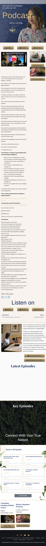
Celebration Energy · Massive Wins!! (11, 483)
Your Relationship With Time (11, 470)
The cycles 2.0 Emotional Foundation (32, 483)
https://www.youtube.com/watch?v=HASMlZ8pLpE (13, 205)
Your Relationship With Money (34, 456)
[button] (2, 297)
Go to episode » (6, 461)
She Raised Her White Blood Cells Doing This (11, 457)
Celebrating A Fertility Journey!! (32, 470)
